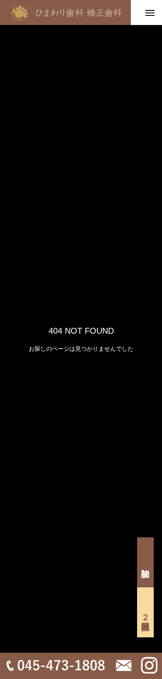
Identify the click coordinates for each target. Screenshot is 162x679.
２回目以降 (145, 612)
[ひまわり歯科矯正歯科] (65, 12)
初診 (145, 562)
